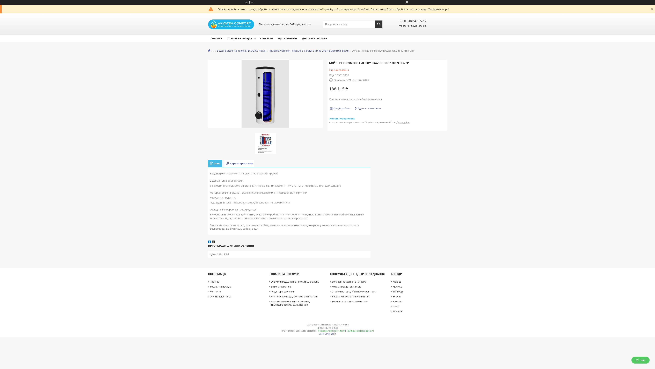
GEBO (396, 306)
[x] (213, 242)
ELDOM (397, 296)
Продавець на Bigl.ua (327, 327)
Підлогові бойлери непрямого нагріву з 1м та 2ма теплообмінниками (309, 50)
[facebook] (209, 242)
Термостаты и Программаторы (350, 301)
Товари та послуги (239, 38)
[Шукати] (378, 24)
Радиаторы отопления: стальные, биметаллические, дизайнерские (290, 303)
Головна (216, 38)
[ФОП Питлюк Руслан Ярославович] (231, 24)
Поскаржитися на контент (331, 330)
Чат (643, 360)
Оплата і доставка (220, 296)
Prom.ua (344, 324)
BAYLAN (397, 301)
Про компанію (287, 38)
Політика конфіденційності (360, 330)
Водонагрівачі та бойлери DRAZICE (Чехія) (241, 50)
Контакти (266, 38)
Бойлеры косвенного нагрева (349, 281)
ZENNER (397, 311)
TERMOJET (399, 291)
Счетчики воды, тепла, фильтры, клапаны (295, 281)
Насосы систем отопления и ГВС (351, 296)
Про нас (214, 281)
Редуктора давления (283, 291)
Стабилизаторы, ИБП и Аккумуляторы (354, 291)
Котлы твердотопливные (346, 286)
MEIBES (397, 281)
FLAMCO (398, 286)
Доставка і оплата (314, 38)
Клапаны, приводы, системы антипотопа (294, 296)
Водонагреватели (281, 286)
